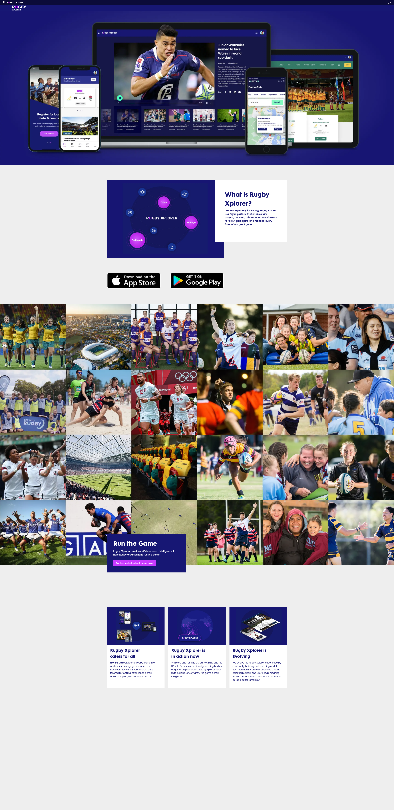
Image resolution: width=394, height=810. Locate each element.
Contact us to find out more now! (135, 563)
